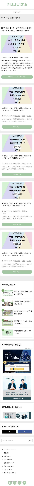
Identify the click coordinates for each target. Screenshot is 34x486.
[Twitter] (9, 431)
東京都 (23, 261)
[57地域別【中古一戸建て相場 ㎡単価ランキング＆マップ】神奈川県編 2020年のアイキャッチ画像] (17, 190)
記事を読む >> (17, 127)
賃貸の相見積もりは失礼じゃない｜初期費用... (23, 293)
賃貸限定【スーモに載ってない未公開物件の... (23, 322)
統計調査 (16, 57)
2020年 (26, 57)
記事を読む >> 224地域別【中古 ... (17, 77)
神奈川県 (24, 211)
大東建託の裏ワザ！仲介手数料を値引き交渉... (23, 312)
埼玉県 (23, 163)
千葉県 (23, 116)
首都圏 (21, 57)
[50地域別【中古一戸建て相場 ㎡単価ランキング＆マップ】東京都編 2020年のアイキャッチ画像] (17, 240)
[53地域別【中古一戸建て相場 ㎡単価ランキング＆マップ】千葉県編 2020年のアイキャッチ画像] (17, 95)
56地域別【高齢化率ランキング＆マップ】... (23, 332)
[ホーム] (10, 483)
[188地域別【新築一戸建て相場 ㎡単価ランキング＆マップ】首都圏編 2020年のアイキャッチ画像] (17, 45)
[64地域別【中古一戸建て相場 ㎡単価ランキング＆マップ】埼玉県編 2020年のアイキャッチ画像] (17, 143)
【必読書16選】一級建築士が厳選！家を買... (22, 302)
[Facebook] (24, 431)
